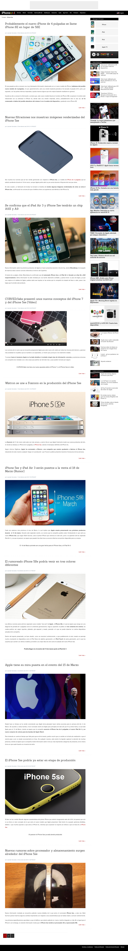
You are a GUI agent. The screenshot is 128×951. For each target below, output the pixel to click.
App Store (65, 12)
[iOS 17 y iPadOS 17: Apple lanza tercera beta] (104, 163)
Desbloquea (47, 12)
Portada (4, 17)
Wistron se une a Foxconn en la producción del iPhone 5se (43, 383)
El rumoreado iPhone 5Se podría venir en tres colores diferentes (40, 563)
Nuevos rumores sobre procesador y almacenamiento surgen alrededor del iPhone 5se (45, 852)
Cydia (60, 12)
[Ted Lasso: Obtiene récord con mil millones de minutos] (104, 253)
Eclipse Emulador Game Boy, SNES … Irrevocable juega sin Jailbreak (109, 73)
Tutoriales (30, 12)
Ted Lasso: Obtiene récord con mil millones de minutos (102, 256)
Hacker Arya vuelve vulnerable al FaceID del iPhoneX (109, 340)
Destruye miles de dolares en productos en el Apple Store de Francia (109, 348)
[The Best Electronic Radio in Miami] (103, 55)
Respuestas (82, 12)
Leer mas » (82, 107)
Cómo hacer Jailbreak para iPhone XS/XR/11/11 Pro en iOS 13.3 (109, 80)
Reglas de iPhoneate (99, 947)
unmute (112, 54)
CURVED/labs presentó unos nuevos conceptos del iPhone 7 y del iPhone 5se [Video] (44, 300)
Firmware (75, 12)
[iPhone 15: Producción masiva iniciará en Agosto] (104, 141)
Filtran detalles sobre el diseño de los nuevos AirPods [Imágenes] (109, 403)
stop (98, 54)
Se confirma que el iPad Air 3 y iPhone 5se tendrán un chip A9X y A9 (44, 207)
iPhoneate (8, 13)
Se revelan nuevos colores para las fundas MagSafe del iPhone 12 (109, 396)
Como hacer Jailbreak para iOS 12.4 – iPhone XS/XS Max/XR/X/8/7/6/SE (109, 87)
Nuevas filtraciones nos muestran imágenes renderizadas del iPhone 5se (45, 118)
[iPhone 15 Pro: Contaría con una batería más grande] (104, 186)
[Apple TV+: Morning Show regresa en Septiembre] (104, 298)
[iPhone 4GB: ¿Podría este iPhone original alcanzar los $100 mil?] (104, 276)
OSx (71, 12)
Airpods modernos (106, 361)
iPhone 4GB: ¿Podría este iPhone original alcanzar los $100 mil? (101, 279)
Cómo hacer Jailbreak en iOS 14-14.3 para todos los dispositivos (109, 66)
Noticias (19, 12)
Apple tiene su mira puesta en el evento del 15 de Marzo (42, 665)
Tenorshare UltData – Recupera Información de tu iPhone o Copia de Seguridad (109, 95)
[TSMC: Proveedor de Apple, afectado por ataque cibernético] (104, 231)
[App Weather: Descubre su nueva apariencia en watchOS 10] (104, 208)
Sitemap (122, 947)
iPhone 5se (38, 445)
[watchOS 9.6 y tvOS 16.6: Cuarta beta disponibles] (104, 321)
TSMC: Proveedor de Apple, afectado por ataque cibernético (103, 234)
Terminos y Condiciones (87, 947)
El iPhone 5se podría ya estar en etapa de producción (40, 760)
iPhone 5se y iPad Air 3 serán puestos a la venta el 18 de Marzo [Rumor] (42, 469)
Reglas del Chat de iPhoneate (112, 947)
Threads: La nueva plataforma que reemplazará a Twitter (102, 121)
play (94, 54)
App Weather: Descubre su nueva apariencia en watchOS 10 (102, 211)
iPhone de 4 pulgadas (74, 180)
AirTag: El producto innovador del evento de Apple (109, 388)
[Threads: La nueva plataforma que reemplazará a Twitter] (104, 118)
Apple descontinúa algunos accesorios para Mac (108, 374)
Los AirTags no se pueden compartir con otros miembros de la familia (109, 382)
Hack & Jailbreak (38, 12)
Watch (24, 12)
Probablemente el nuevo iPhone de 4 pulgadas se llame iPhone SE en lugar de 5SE (41, 25)
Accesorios (54, 12)
